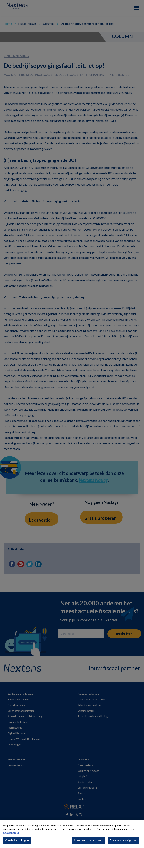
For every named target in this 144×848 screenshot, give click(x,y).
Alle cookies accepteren (88, 840)
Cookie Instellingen (17, 840)
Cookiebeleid (11, 832)
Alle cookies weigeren (123, 840)
